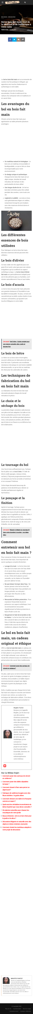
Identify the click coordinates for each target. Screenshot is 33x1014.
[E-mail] (4, 766)
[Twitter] (14, 39)
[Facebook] (10, 39)
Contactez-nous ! (14, 1011)
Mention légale (27, 1008)
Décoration (11, 17)
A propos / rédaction (25, 1011)
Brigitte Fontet (4, 29)
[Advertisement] (16, 61)
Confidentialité (17, 1008)
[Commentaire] (18, 39)
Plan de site (8, 1008)
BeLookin (4, 17)
